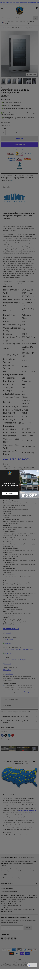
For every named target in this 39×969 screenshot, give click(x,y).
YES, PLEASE (9, 493)
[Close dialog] (38, 471)
